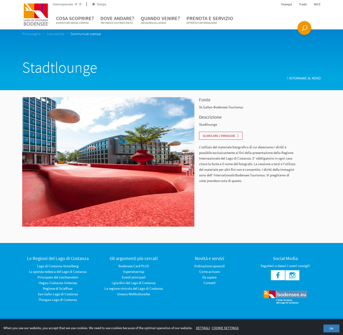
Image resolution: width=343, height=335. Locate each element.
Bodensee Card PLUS (134, 266)
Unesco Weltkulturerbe (133, 294)
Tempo (101, 4)
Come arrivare (209, 271)
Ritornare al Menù (305, 78)
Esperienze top (133, 271)
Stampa (286, 4)
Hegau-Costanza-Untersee (58, 283)
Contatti (209, 283)
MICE (317, 4)
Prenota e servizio (209, 20)
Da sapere (209, 277)
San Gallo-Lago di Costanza (58, 294)
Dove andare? (117, 20)
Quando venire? (160, 20)
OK (331, 328)
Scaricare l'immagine (219, 136)
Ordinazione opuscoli (209, 266)
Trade (303, 4)
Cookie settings (225, 328)
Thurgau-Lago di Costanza (57, 299)
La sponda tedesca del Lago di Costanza (58, 271)
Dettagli (203, 328)
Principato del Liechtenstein (58, 277)
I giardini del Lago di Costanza (134, 283)
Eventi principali (134, 277)
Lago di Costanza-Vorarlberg (58, 266)
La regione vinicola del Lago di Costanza (134, 288)
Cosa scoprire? (75, 20)
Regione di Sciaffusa (58, 288)
